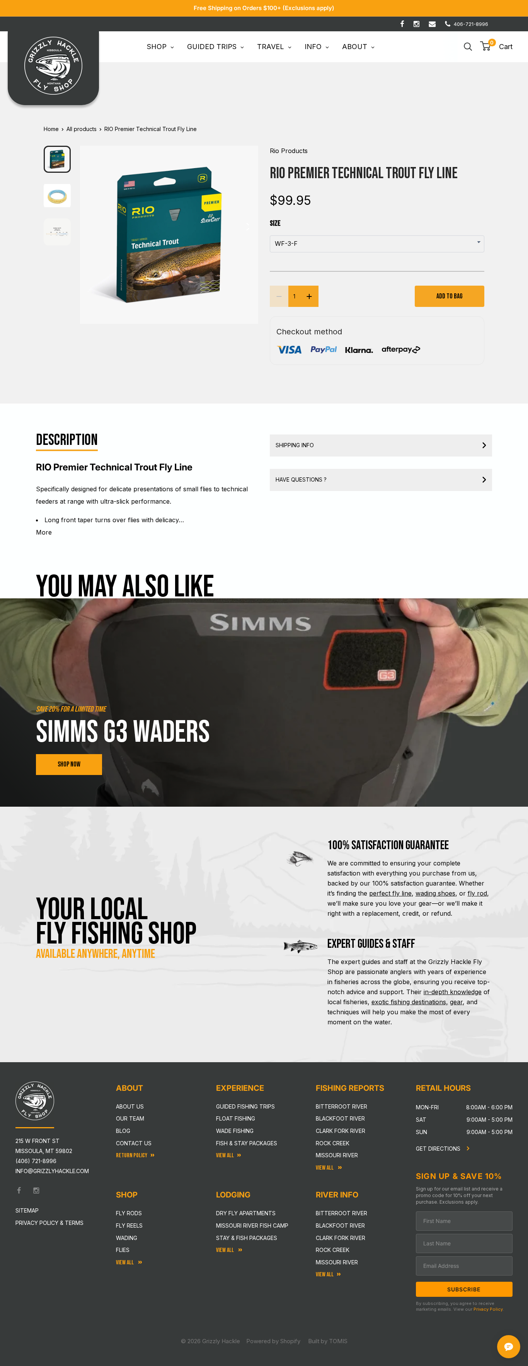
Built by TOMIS (327, 1341)
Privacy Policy (488, 1309)
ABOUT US (130, 1106)
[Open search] (468, 47)
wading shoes (435, 893)
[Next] (247, 229)
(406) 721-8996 (35, 1161)
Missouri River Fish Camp (252, 1225)
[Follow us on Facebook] (402, 23)
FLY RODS (129, 1213)
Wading (126, 1238)
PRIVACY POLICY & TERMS (49, 1223)
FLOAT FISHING (235, 1118)
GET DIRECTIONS (439, 1148)
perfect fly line (390, 893)
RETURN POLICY (131, 1155)
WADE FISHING (235, 1131)
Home (51, 129)
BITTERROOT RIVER (341, 1213)
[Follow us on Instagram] (416, 23)
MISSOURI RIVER (337, 1262)
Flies (122, 1250)
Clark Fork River (340, 1131)
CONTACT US (134, 1143)
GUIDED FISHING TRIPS (245, 1106)
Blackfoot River (340, 1118)
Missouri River (337, 1155)
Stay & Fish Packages (246, 1238)
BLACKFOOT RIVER (340, 1225)
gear (456, 1002)
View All (125, 1262)
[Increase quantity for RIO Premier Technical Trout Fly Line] (309, 296)
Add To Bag (449, 296)
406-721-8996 (471, 24)
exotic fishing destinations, (409, 1002)
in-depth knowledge (453, 992)
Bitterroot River (341, 1106)
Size (275, 223)
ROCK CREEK (332, 1250)
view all (225, 1155)
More (44, 532)
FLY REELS (129, 1225)
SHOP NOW (69, 764)
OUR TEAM (130, 1118)
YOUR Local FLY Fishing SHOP (116, 921)
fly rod (477, 893)
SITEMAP (27, 1210)
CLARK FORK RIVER (340, 1238)
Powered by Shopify (273, 1341)
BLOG (123, 1131)
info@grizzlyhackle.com (52, 1171)
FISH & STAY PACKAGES (246, 1143)
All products (81, 129)
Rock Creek (332, 1143)
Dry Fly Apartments (246, 1213)
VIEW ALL (225, 1250)
